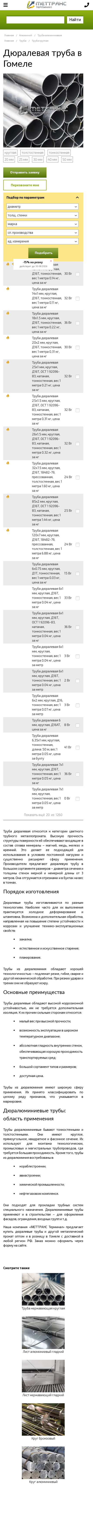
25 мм (23, 159)
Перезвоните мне (25, 185)
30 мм (37, 159)
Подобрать (44, 253)
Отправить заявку (25, 172)
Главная (9, 35)
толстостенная (32, 152)
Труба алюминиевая (49, 35)
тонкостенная (59, 152)
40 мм (52, 159)
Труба (22, 40)
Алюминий (25, 35)
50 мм (67, 159)
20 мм (9, 159)
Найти (75, 19)
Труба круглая (40, 40)
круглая (10, 152)
